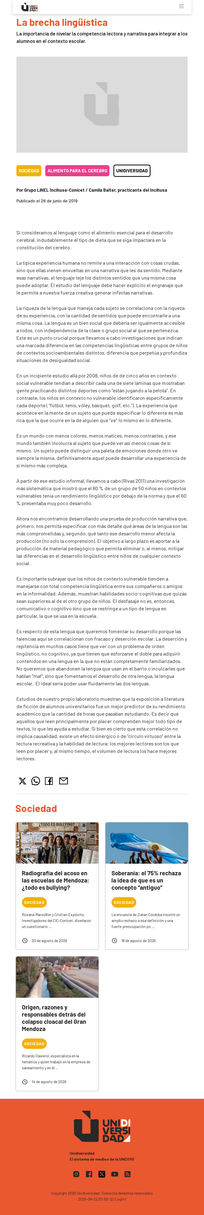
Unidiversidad (132, 170)
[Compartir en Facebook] (50, 781)
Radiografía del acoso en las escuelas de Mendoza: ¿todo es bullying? (55, 880)
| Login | (120, 1199)
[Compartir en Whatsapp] (36, 781)
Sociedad (29, 170)
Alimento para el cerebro (77, 170)
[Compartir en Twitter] (22, 781)
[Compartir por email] (63, 780)
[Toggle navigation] (181, 6)
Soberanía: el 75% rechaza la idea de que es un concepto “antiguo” (146, 880)
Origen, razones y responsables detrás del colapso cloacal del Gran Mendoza (54, 1017)
